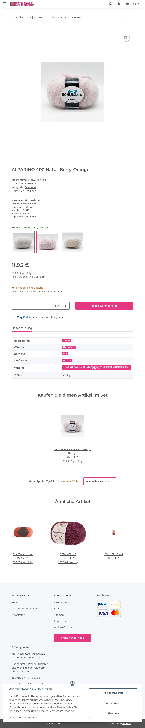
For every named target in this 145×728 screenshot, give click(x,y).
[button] (110, 3)
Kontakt (16, 602)
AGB (56, 608)
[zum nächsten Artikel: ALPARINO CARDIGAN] (129, 17)
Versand (40, 276)
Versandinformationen (25, 608)
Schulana (30, 187)
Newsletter (18, 615)
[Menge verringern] (16, 305)
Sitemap (59, 615)
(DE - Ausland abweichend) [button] (50, 291)
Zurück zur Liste (22, 17)
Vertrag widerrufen (72, 638)
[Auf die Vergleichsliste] (126, 38)
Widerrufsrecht (63, 627)
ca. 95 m (67, 360)
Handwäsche (69, 347)
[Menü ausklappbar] (4, 2)
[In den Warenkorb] (14, 29)
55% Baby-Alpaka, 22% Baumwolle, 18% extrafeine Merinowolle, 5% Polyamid (97, 368)
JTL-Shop (126, 723)
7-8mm (66, 340)
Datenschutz (32, 717)
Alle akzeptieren (113, 692)
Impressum (15, 717)
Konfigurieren (113, 702)
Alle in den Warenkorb (99, 481)
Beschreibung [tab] (22, 328)
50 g (65, 354)
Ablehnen (113, 713)
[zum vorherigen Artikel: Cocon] (122, 17)
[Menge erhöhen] (65, 305)
